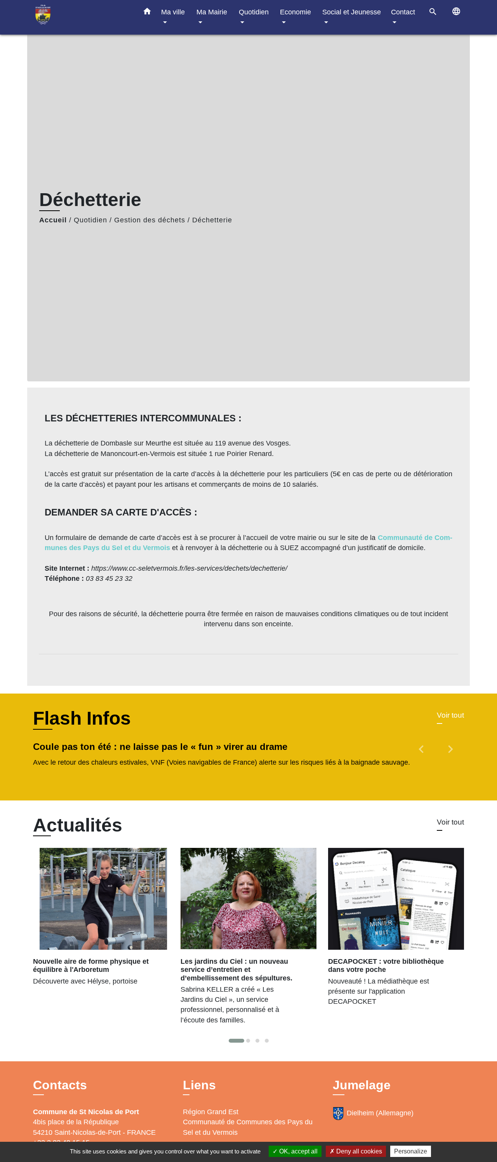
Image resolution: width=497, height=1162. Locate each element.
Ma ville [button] (173, 12)
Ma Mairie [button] (211, 12)
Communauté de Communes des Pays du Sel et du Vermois (248, 1127)
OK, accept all (298, 1151)
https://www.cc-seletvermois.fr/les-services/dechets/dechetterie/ (189, 568)
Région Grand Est (210, 1112)
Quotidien (90, 220)
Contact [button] (403, 12)
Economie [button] (295, 12)
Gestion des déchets (149, 220)
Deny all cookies (358, 1151)
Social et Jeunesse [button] (351, 12)
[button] (147, 12)
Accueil (53, 220)
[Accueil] (81, 17)
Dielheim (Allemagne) (380, 1113)
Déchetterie (212, 220)
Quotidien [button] (254, 12)
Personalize (410, 1151)
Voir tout (450, 715)
